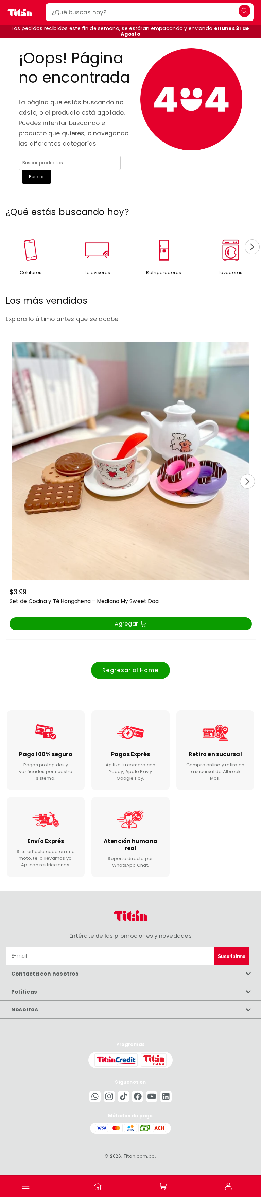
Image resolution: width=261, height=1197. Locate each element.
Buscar (36, 176)
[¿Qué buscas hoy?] (244, 11)
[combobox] (150, 12)
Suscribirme (231, 956)
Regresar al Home (130, 670)
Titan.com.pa (139, 1156)
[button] (26, 1186)
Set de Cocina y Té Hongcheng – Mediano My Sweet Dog (84, 601)
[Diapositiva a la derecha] (252, 246)
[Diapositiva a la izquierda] (8, 246)
